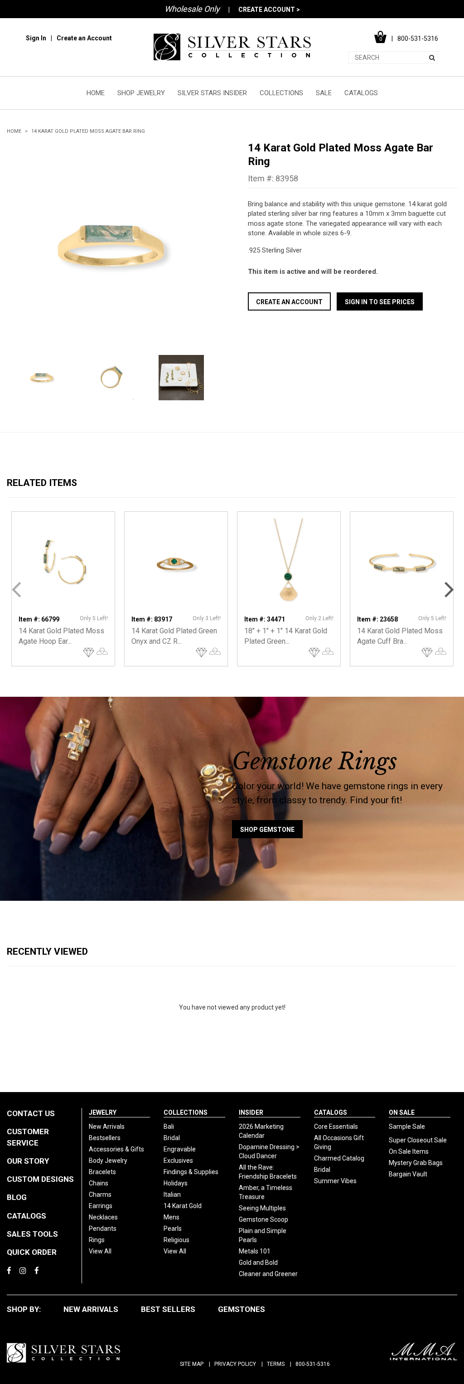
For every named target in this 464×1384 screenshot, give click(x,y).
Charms (100, 1194)
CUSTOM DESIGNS (40, 1179)
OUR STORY (28, 1160)
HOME (96, 93)
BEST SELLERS (168, 1309)
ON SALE (402, 1112)
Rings (97, 1239)
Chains (98, 1183)
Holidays (176, 1183)
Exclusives (178, 1160)
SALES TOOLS (32, 1233)
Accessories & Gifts (116, 1149)
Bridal (172, 1137)
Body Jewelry (108, 1160)
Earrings (100, 1205)
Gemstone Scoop (263, 1219)
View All (100, 1251)
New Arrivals (107, 1126)
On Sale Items (409, 1151)
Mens (171, 1217)
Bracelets (102, 1171)
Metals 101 (255, 1251)
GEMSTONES (241, 1309)
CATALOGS (361, 93)
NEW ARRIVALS (90, 1309)
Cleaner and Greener (268, 1273)
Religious (176, 1239)
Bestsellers (105, 1137)
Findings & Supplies (191, 1171)
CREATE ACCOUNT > (269, 9)
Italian (172, 1194)
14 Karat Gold (183, 1205)
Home (14, 131)
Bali (169, 1126)
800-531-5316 (312, 1364)
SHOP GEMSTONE (267, 829)
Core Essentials (336, 1126)
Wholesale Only (192, 9)
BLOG (17, 1197)
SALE (324, 93)
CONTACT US (31, 1113)
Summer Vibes (335, 1181)
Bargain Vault (408, 1174)
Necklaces (103, 1217)
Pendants (102, 1228)
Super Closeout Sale (418, 1140)
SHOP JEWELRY (141, 93)
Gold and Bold (258, 1262)
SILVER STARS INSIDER (212, 93)
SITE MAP (191, 1364)
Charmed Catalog (339, 1158)
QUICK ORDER (32, 1252)
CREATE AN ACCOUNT (289, 302)
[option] (111, 245)
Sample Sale (407, 1126)
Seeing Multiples (262, 1208)
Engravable (180, 1149)
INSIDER (251, 1112)
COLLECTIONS (281, 93)
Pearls (173, 1228)
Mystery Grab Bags (416, 1162)
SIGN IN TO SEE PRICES (380, 302)
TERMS (276, 1364)
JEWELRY (102, 1112)
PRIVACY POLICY (235, 1364)
